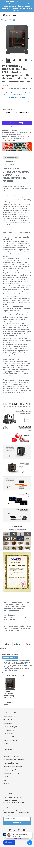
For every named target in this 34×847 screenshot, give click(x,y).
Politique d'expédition (10, 770)
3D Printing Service (9, 720)
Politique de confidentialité (12, 756)
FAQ (4, 780)
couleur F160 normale (8, 109)
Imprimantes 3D (9, 716)
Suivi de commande (10, 740)
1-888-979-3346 (17, 798)
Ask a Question (11, 657)
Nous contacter (8, 753)
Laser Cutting (8, 734)
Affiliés (5, 777)
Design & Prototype (10, 727)
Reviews (6, 784)
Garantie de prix (11, 165)
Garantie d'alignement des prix (14, 760)
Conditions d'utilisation (11, 773)
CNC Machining (8, 730)
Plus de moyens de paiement (17, 127)
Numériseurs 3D (8, 737)
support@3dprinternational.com (13, 794)
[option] (9, 60)
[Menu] (14, 20)
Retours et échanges (10, 763)
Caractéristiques (11, 158)
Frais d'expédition (7, 101)
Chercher (6, 744)
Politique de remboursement (13, 766)
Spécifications (10, 161)
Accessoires (7, 723)
